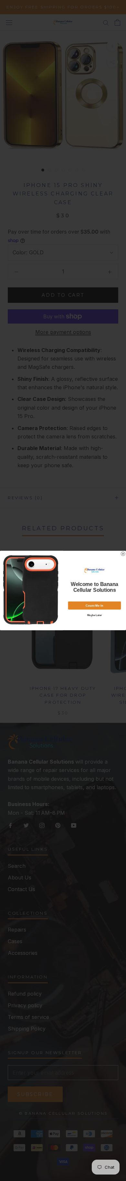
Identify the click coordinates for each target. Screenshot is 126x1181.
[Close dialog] (123, 554)
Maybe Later (94, 615)
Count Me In (94, 605)
